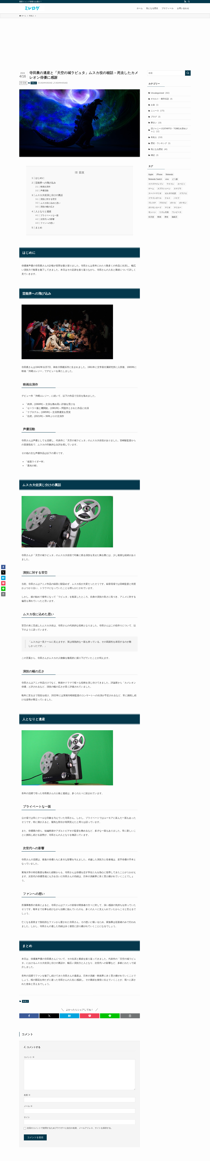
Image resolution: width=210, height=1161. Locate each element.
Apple (150, 174)
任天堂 (151, 217)
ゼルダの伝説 (170, 193)
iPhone (159, 174)
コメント (29, 1057)
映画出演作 (45, 187)
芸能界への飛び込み (45, 183)
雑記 (154, 155)
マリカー (177, 207)
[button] (29, 1015)
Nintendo (169, 174)
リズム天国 (164, 212)
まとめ (38, 227)
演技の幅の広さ (47, 207)
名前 (27, 1095)
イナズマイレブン (155, 184)
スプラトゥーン (163, 189)
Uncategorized (160, 93)
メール (28, 1106)
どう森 (175, 179)
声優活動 (44, 190)
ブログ (155, 116)
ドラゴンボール (154, 198)
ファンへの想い (47, 223)
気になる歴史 (159, 149)
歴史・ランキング (160, 143)
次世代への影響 (47, 219)
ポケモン (183, 203)
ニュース (157, 110)
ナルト (167, 198)
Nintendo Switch (155, 179)
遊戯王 (174, 217)
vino (167, 179)
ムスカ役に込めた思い (50, 203)
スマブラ (177, 189)
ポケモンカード (154, 207)
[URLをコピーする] (130, 1015)
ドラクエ (183, 193)
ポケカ (173, 203)
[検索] (189, 1)
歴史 (166, 217)
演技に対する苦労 (48, 199)
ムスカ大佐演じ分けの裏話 (49, 195)
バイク (176, 198)
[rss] (185, 1)
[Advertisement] (105, 40)
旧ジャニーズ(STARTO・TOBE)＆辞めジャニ (169, 129)
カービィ (181, 184)
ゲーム (151, 189)
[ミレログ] (32, 8)
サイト (27, 1117)
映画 (159, 217)
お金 (154, 105)
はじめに (39, 178)
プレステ (152, 203)
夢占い (156, 122)
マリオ (167, 207)
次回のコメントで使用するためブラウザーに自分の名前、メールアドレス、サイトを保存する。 (70, 1128)
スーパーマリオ (154, 193)
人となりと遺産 (43, 211)
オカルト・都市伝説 (161, 99)
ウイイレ (170, 184)
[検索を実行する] (188, 73)
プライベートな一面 (49, 215)
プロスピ (163, 203)
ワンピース (176, 212)
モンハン (152, 212)
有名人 (33, 83)
